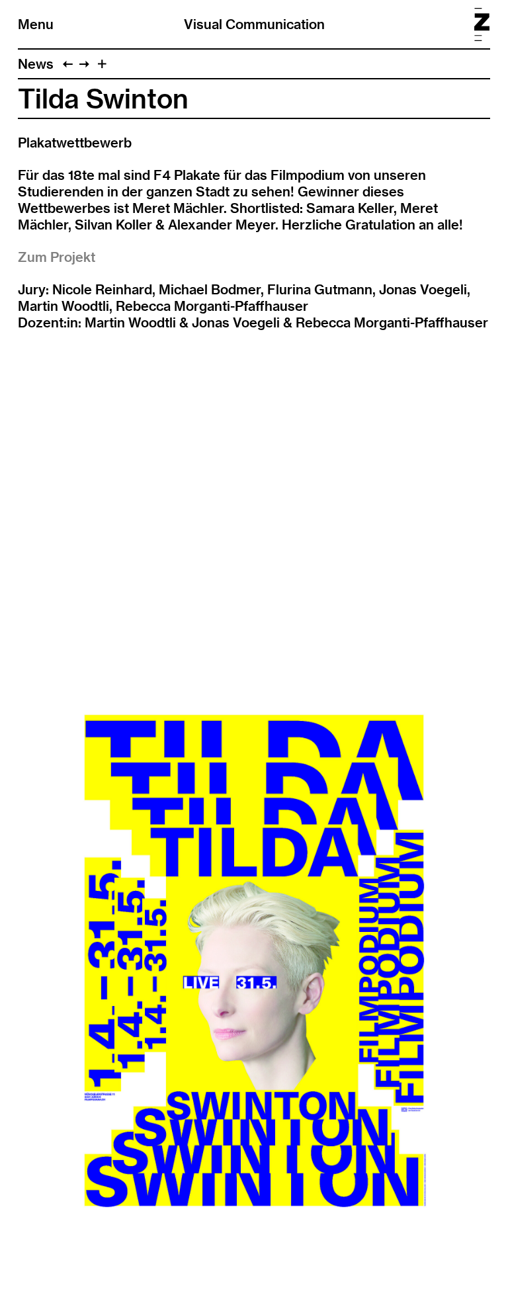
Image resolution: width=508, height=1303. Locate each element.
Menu (36, 24)
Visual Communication (254, 24)
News (36, 64)
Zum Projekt (56, 257)
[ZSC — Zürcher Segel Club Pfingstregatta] (68, 64)
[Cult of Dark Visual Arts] (84, 64)
